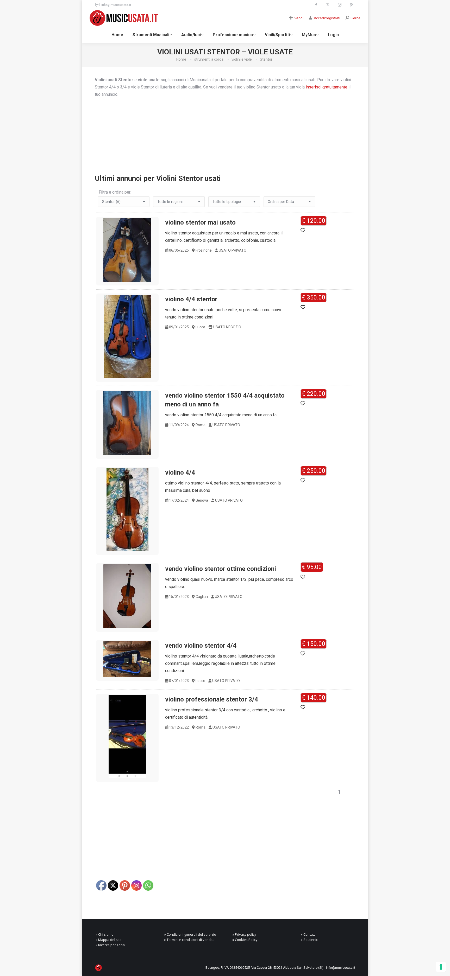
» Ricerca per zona (110, 944)
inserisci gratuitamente (326, 87)
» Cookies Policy (245, 939)
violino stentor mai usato (200, 222)
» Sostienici (309, 939)
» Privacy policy (244, 934)
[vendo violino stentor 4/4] (127, 675)
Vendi (298, 18)
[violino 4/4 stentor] (127, 376)
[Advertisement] (225, 137)
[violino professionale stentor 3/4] (127, 776)
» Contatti (308, 934)
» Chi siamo (105, 934)
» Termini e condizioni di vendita (189, 939)
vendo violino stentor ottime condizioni (220, 568)
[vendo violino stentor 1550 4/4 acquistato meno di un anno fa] (127, 453)
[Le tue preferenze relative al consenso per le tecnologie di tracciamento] (441, 967)
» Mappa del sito (109, 939)
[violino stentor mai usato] (127, 280)
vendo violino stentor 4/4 (200, 645)
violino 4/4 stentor (191, 299)
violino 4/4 (180, 472)
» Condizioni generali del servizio (190, 934)
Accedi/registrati (327, 18)
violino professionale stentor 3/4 (211, 699)
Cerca (355, 18)
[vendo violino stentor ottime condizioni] (127, 626)
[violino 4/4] (127, 549)
